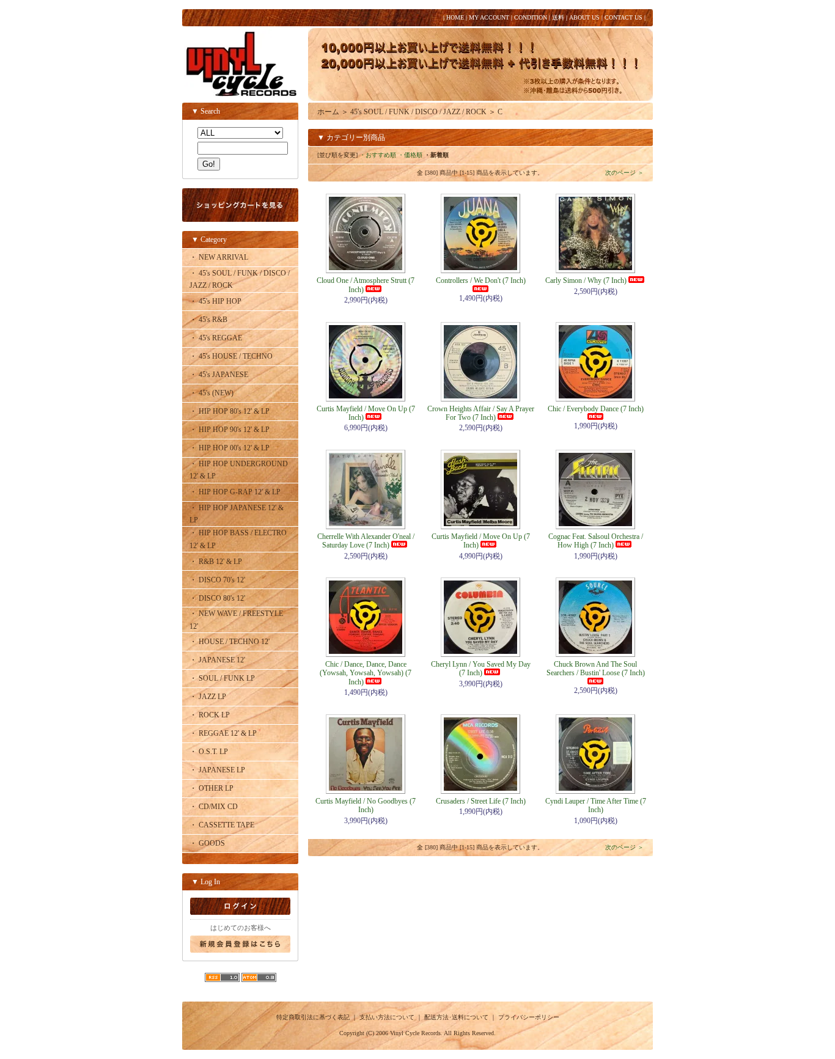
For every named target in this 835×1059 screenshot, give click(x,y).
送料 (558, 17)
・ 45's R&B (208, 319)
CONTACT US (623, 17)
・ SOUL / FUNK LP (222, 678)
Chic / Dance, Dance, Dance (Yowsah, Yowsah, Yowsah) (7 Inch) (365, 673)
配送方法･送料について (456, 1017)
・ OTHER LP (211, 788)
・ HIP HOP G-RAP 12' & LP (235, 492)
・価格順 (410, 155)
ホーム (328, 112)
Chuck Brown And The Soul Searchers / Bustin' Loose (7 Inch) (595, 668)
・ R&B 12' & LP (215, 561)
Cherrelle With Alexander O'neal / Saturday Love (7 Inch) (365, 540)
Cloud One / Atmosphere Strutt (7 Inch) (365, 284)
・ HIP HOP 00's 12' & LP (229, 448)
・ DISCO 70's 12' (217, 580)
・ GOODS (207, 843)
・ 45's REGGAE (215, 338)
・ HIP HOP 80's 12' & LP (229, 411)
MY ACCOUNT (489, 17)
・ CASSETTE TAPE (221, 825)
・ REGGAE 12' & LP (223, 733)
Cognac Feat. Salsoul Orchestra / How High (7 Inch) (595, 540)
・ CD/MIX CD (213, 806)
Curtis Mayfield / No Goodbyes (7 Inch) (365, 805)
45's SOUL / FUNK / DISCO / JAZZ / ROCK (418, 112)
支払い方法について (386, 1017)
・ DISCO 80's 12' (217, 598)
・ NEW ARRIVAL (218, 257)
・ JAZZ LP (207, 696)
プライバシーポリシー (528, 1017)
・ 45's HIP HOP (215, 301)
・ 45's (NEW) (211, 393)
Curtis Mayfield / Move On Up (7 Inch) (366, 413)
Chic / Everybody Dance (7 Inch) (596, 409)
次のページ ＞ (624, 172)
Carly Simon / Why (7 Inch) (586, 280)
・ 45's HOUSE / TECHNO (231, 356)
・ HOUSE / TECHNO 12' (229, 641)
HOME (455, 17)
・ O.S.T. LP (208, 751)
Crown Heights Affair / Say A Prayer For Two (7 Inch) (480, 413)
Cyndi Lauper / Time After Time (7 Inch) (595, 805)
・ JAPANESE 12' (217, 660)
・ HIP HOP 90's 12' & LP (229, 429)
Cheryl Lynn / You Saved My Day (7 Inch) (481, 668)
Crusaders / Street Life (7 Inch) (481, 801)
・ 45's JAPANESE (218, 374)
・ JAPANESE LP (217, 770)
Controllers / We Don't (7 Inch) (481, 280)
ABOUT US (584, 17)
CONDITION (530, 17)
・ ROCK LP (209, 715)
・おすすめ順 (377, 155)
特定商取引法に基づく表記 (313, 1017)
